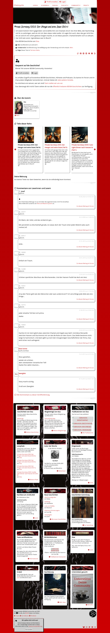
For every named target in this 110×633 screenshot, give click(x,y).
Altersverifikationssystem (44, 203)
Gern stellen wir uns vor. (54, 83)
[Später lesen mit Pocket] (89, 53)
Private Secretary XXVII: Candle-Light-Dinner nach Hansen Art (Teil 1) (83, 147)
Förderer (33, 616)
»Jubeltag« (47, 502)
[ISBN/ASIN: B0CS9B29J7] (81, 427)
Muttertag (20, 418)
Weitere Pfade (34, 479)
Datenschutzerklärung (35, 626)
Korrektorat (25, 616)
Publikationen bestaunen (58, 557)
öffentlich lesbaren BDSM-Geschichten (67, 86)
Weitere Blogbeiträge (59, 430)
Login (63, 2)
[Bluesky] (83, 627)
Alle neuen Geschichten (58, 519)
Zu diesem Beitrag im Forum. (85, 206)
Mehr (18, 115)
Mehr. (71, 47)
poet (18, 577)
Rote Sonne (23, 349)
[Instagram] (86, 627)
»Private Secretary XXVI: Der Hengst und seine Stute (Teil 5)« (26, 461)
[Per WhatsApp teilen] (92, 53)
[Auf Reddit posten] (86, 53)
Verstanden (28, 629)
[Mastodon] (89, 627)
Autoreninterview (50, 418)
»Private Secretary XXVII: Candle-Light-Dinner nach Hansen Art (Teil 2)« (27, 473)
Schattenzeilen (19, 5)
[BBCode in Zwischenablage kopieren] (94, 53)
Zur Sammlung (88, 525)
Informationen (33, 559)
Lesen (91, 483)
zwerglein (22, 373)
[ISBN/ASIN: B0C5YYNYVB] (82, 423)
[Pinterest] (92, 627)
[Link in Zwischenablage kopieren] (77, 53)
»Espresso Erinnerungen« (52, 510)
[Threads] (95, 627)
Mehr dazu (62, 602)
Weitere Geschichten (32, 432)
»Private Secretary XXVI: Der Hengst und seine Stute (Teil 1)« (26, 467)
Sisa (37, 41)
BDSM (27, 613)
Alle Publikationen (87, 433)
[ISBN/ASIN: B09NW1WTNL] (55, 551)
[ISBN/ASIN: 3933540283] (81, 430)
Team (17, 616)
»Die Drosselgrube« (50, 497)
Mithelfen (90, 605)
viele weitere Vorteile (65, 80)
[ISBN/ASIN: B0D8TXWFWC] (82, 420)
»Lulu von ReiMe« (49, 506)
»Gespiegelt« (48, 515)
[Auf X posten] (83, 53)
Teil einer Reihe (35, 50)
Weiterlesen (62, 471)
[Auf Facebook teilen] (80, 53)
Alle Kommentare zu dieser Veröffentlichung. (33, 395)
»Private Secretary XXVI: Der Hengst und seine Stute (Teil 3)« (26, 455)
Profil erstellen (52, 2)
